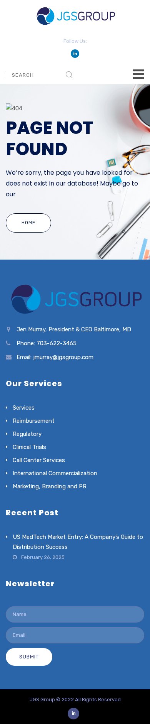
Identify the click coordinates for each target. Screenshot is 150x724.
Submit (29, 657)
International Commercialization (55, 473)
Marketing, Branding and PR (50, 486)
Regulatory (27, 433)
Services (24, 407)
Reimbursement (34, 420)
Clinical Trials (29, 447)
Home (28, 222)
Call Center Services (39, 460)
